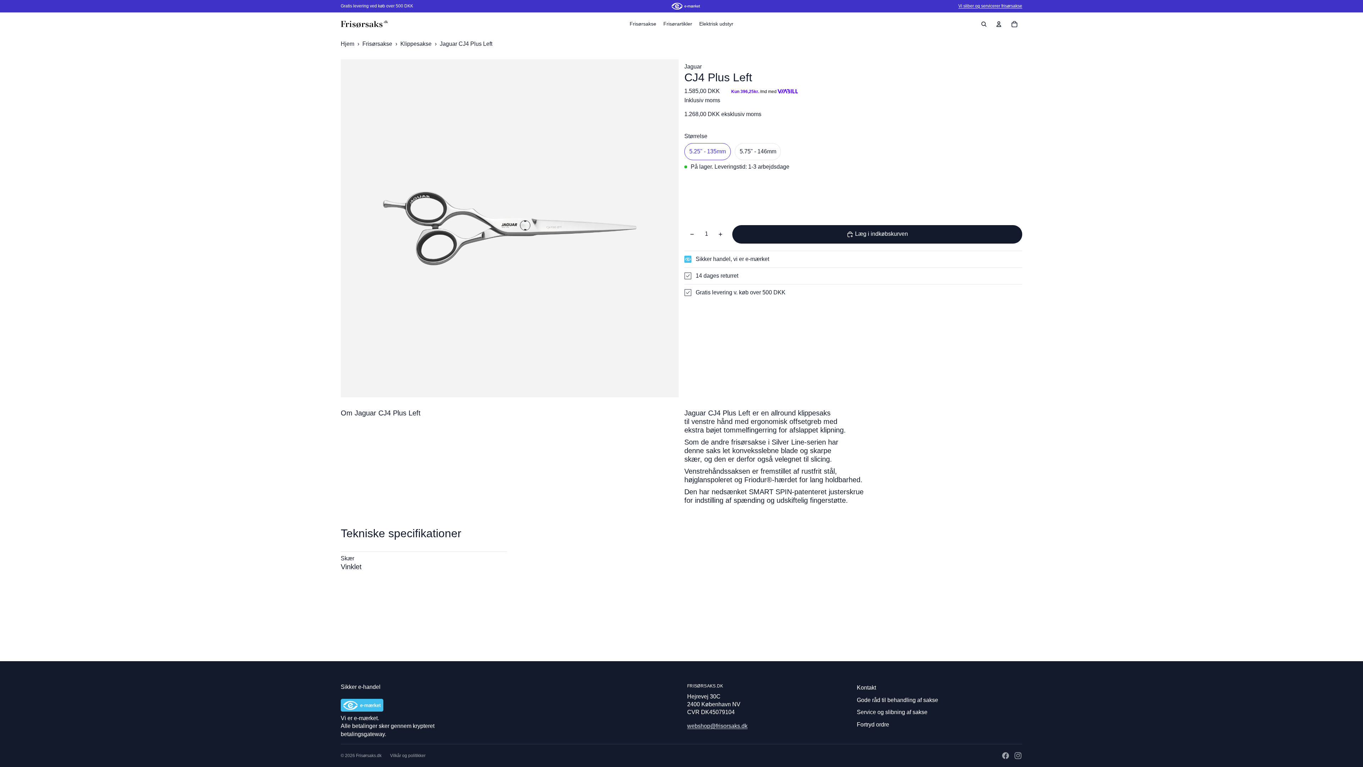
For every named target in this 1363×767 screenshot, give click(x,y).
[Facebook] (1005, 755)
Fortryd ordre (873, 725)
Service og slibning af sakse (892, 712)
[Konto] (999, 24)
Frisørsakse (378, 44)
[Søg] (984, 24)
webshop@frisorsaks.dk (717, 726)
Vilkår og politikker (408, 755)
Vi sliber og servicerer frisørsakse (990, 6)
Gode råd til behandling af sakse (897, 700)
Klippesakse (416, 44)
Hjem (347, 44)
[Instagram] (1018, 755)
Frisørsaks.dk (369, 755)
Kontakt (866, 688)
